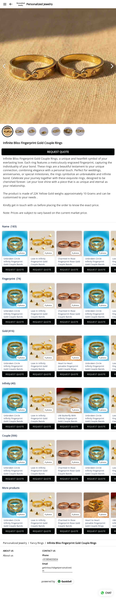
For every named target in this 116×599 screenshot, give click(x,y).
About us (8, 555)
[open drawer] (5, 4)
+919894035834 (50, 559)
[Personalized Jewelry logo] (20, 4)
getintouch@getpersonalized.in (57, 569)
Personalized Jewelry (39, 4)
